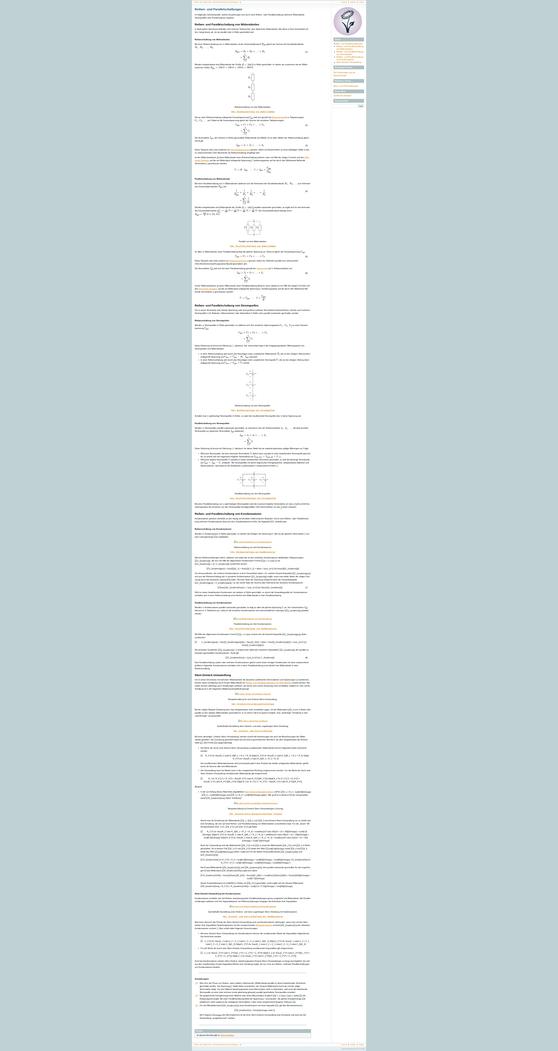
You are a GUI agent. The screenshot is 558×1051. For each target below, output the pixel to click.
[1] (280, 456)
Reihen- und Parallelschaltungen (348, 44)
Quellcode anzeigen (342, 95)
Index (361, 2)
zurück (344, 2)
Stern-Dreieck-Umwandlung (348, 62)
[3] (218, 928)
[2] (277, 466)
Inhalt (337, 39)
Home (196, 2)
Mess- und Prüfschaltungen (345, 86)
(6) (233, 448)
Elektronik (207, 2)
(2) (233, 345)
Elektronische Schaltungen (226, 2)
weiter (353, 2)
